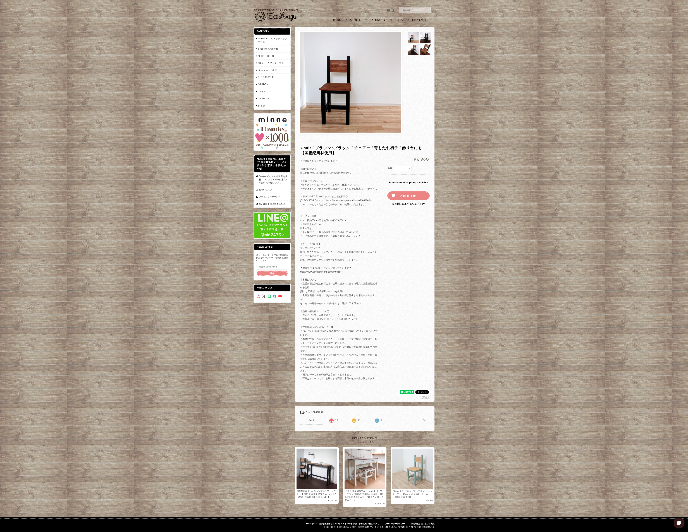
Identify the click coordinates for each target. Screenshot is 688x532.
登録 (272, 273)
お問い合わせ (265, 190)
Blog (399, 20)
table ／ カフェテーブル (271, 63)
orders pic (263, 98)
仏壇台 (261, 105)
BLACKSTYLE (266, 77)
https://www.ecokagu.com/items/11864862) (348, 200)
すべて (311, 420)
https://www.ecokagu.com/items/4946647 (321, 271)
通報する (425, 397)
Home (336, 20)
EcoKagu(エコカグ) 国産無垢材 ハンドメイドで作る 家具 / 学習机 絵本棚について (273, 179)
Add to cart (408, 195)
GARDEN (263, 84)
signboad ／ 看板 (267, 70)
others (261, 91)
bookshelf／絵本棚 (268, 49)
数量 (390, 168)
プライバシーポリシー (269, 197)
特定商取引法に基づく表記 (272, 204)
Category (377, 20)
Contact (419, 20)
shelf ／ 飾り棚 (266, 56)
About (355, 20)
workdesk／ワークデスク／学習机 (272, 40)
